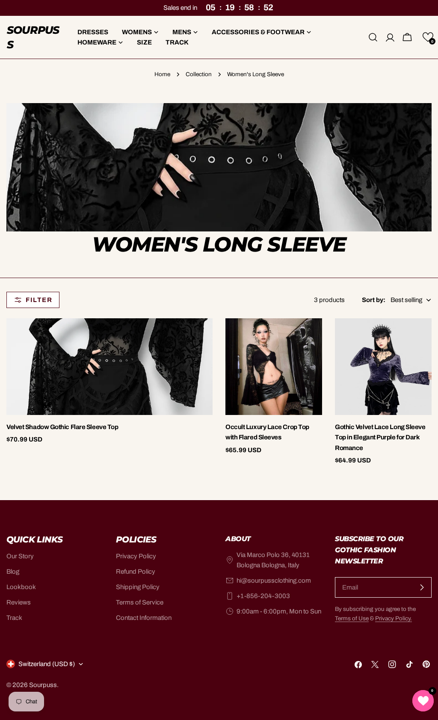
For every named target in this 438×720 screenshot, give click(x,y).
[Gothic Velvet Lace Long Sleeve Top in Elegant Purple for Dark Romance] (383, 366)
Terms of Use (352, 618)
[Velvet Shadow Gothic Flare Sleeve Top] (109, 366)
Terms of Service (139, 602)
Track (14, 617)
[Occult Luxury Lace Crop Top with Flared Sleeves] (273, 366)
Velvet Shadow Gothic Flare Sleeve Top (62, 427)
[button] (428, 37)
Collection (199, 74)
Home (162, 74)
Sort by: (373, 299)
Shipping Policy (138, 587)
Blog (12, 571)
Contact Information (144, 617)
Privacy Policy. (393, 618)
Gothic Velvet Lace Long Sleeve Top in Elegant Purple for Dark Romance (380, 437)
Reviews (18, 602)
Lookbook (21, 587)
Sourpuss (33, 37)
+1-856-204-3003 (263, 596)
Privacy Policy (136, 556)
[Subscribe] (422, 587)
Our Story (20, 556)
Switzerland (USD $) (46, 664)
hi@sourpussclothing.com (274, 580)
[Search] (373, 37)
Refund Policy (135, 571)
